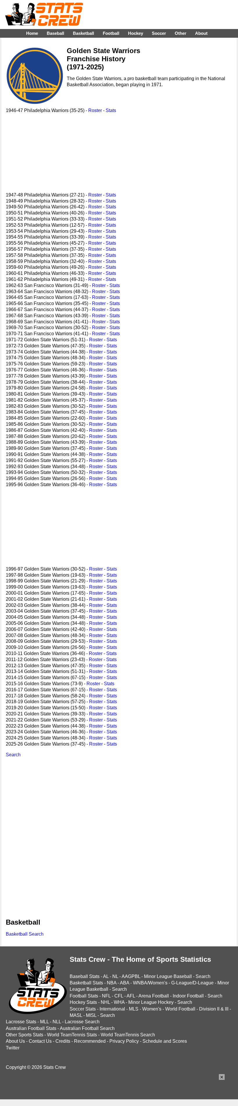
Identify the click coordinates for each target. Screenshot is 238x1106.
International (112, 1008)
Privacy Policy (124, 1041)
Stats (111, 110)
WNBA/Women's (150, 982)
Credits (62, 1041)
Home (32, 33)
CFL (118, 995)
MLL (44, 1021)
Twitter (12, 1047)
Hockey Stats (83, 1002)
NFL (106, 995)
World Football (180, 1008)
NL (115, 976)
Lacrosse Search (82, 1021)
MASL (76, 1015)
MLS (133, 1008)
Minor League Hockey (151, 1002)
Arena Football (153, 995)
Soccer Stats (83, 1008)
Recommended (90, 1041)
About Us (15, 1041)
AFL (131, 995)
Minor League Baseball (168, 976)
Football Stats (84, 995)
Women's (151, 1008)
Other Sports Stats (24, 1034)
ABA (124, 982)
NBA (111, 982)
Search (13, 754)
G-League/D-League (192, 982)
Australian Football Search (87, 1028)
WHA (119, 1002)
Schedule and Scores (165, 1041)
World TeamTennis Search (128, 1034)
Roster (95, 110)
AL (106, 976)
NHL (105, 1002)
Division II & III (213, 1008)
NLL (57, 1021)
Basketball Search (25, 934)
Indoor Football (188, 995)
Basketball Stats (86, 982)
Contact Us (40, 1041)
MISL (91, 1015)
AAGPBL (131, 976)
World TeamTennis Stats (72, 1034)
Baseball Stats (85, 976)
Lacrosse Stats (21, 1021)
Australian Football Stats (31, 1028)
